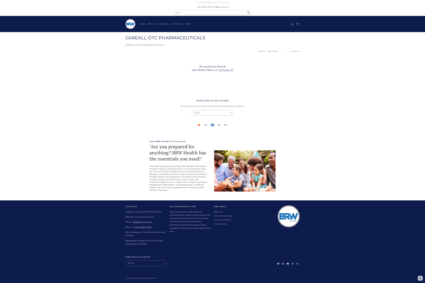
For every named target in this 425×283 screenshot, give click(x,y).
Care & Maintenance (223, 216)
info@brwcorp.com (142, 222)
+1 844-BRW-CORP (142, 227)
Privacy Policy (220, 224)
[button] (164, 24)
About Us (218, 212)
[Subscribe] (230, 113)
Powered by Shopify (148, 278)
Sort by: (262, 51)
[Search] (248, 13)
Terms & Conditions (222, 220)
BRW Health (135, 278)
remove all (226, 70)
